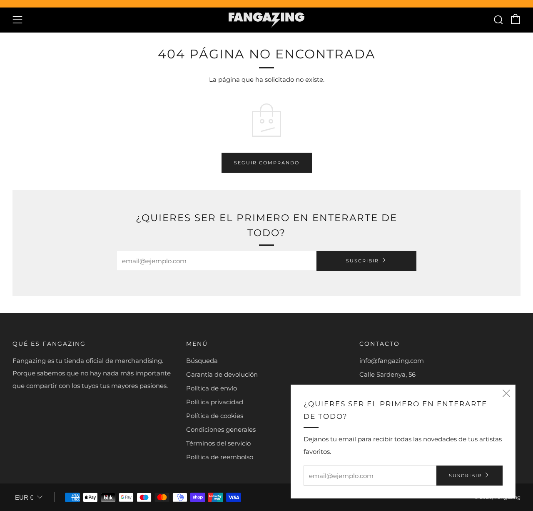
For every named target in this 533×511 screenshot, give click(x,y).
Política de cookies (214, 416)
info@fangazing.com (391, 361)
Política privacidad (214, 402)
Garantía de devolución (222, 374)
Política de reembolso (219, 457)
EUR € (24, 497)
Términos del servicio (218, 443)
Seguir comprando (266, 163)
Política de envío (211, 388)
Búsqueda (202, 361)
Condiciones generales (221, 429)
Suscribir (362, 261)
